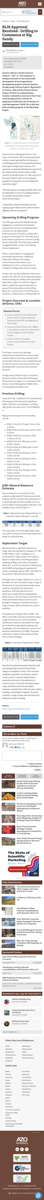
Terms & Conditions (12, 1110)
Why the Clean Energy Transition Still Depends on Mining (29, 943)
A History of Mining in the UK (29, 898)
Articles (8, 1074)
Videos (7, 1086)
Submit (38, 770)
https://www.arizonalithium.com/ (16, 709)
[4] (8, 819)
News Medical (27, 1055)
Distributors (26, 1080)
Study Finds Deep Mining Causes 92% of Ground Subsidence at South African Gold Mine (28, 784)
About (7, 1098)
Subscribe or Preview (20, 1001)
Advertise (9, 1107)
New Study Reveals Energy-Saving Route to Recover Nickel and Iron (29, 840)
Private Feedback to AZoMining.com (28, 766)
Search (8, 1101)
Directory (8, 1077)
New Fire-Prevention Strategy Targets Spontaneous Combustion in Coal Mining (29, 830)
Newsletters (26, 1089)
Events (7, 1089)
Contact (8, 1104)
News (13, 21)
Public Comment (35, 764)
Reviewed (9, 67)
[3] (8, 807)
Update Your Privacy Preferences (23, 1193)
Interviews (26, 1071)
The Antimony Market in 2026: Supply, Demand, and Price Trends (28, 889)
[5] (8, 829)
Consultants (26, 1077)
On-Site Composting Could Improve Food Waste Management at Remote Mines (29, 807)
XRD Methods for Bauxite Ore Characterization (16, 978)
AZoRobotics (10, 1052)
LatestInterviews (35, 776)
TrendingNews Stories (8, 776)
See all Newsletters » (11, 1032)
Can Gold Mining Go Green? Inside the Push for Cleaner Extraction (29, 932)
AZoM (7, 1046)
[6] (8, 841)
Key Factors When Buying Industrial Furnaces (19, 957)
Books (7, 1080)
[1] (8, 784)
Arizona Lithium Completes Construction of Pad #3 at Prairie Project (21, 342)
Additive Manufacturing (21, 999)
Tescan (9, 973)
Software (8, 1095)
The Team (25, 1095)
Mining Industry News (20, 1021)
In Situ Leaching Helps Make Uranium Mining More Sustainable (27, 795)
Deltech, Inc (11, 962)
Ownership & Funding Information (13, 1125)
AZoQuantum (27, 1049)
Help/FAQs (26, 1092)
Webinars (25, 1074)
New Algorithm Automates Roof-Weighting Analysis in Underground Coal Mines (29, 818)
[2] (8, 796)
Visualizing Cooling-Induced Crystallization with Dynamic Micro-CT (28, 910)
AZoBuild (8, 1061)
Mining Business (23, 21)
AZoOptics (9, 1058)
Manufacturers (27, 1083)
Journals (8, 1092)
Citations (8, 726)
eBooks (8, 1083)
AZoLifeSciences (28, 1058)
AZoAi (24, 1052)
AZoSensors (26, 1046)
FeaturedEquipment (22, 776)
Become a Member (29, 1086)
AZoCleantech (10, 1055)
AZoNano (8, 1049)
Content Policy (10, 1121)
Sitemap (8, 1118)
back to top (36, 1132)
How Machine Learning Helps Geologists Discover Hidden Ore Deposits (29, 921)
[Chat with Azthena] (38, 1195)
